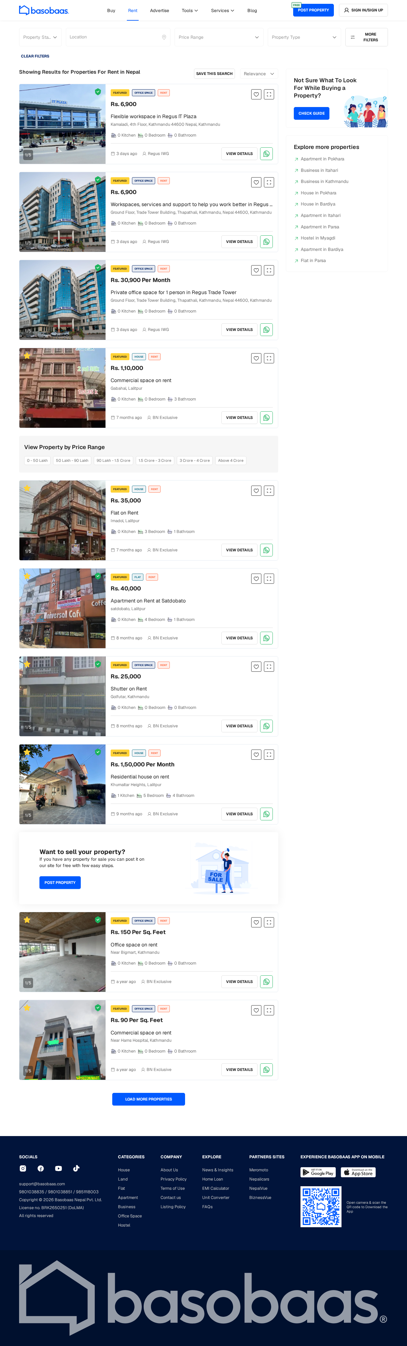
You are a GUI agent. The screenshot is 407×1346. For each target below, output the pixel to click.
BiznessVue (260, 1197)
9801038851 (60, 1192)
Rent (132, 10)
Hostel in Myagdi (318, 238)
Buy (111, 10)
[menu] (182, 10)
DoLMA (76, 1207)
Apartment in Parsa (320, 227)
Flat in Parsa (313, 260)
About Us (169, 1170)
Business (126, 1206)
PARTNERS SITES (267, 1157)
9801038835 (31, 1192)
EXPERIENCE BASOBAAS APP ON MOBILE (342, 1157)
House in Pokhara (318, 193)
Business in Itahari (319, 170)
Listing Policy (173, 1206)
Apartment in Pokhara (322, 159)
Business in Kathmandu (324, 181)
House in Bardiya (318, 204)
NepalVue (258, 1188)
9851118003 (87, 1192)
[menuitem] (111, 10)
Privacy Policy (174, 1179)
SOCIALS (28, 1157)
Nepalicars (259, 1179)
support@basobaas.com (42, 1184)
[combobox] (70, 37)
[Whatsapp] (266, 153)
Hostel (124, 1225)
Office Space (130, 1216)
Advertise (159, 10)
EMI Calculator (215, 1188)
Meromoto (258, 1170)
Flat (121, 1188)
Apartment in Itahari (321, 215)
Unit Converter (216, 1197)
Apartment (128, 1197)
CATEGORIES (131, 1157)
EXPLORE (211, 1157)
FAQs (207, 1206)
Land (123, 1179)
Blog (252, 10)
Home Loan (212, 1179)
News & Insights (217, 1170)
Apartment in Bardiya (322, 249)
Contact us (171, 1197)
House (124, 1170)
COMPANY (171, 1157)
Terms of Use (173, 1188)
